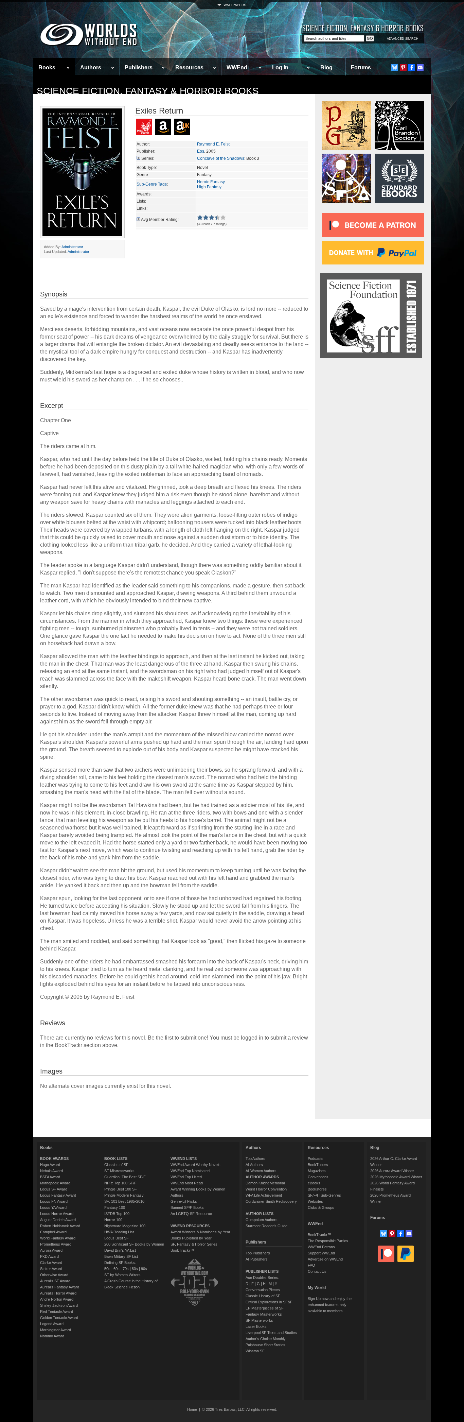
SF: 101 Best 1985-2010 (124, 1201)
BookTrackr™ (182, 1250)
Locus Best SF (116, 1238)
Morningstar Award (55, 1330)
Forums (361, 67)
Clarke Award (51, 1263)
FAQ (311, 1265)
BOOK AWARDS (54, 1159)
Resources (189, 67)
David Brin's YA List (120, 1250)
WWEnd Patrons (321, 1247)
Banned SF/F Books (187, 1207)
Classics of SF (116, 1165)
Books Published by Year (191, 1238)
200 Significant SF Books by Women (134, 1244)
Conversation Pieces (263, 1290)
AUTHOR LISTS (259, 1214)
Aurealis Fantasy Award (59, 1287)
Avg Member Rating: (160, 219)
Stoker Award (51, 1269)
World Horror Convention (266, 1189)
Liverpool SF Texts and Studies (271, 1333)
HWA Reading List (119, 1232)
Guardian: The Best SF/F (125, 1177)
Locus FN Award (54, 1201)
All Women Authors (261, 1171)
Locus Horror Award (56, 1214)
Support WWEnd (321, 1253)
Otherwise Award (54, 1275)
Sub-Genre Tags (152, 184)
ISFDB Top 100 (116, 1214)
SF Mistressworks (119, 1171)
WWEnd (237, 67)
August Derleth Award (58, 1220)
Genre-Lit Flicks (184, 1201)
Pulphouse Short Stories (265, 1345)
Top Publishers (258, 1253)
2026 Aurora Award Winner (392, 1171)
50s (107, 1269)
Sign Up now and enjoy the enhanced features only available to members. (330, 1305)
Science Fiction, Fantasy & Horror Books (148, 91)
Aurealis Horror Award (58, 1293)
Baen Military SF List (121, 1256)
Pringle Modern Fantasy (124, 1195)
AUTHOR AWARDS (262, 1177)
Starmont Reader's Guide (266, 1226)
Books (46, 67)
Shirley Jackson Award (59, 1305)
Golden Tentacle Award (59, 1318)
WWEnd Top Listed (186, 1177)
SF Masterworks (259, 1320)
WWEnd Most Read (187, 1183)
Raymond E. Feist (213, 144)
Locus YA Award (53, 1207)
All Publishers (257, 1259)
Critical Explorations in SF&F (269, 1302)
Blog (326, 67)
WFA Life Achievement (264, 1195)
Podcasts (315, 1159)
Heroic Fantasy (211, 181)
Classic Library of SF (263, 1296)
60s (116, 1269)
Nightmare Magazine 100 (124, 1226)
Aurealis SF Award (55, 1281)
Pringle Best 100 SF (120, 1189)
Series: (147, 158)
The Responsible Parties (328, 1241)
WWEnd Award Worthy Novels (195, 1165)
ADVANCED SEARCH (402, 38)
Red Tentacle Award (56, 1311)
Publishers (139, 67)
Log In (280, 67)
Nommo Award (52, 1336)
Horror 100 (113, 1220)
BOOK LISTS (115, 1159)
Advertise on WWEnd (325, 1259)
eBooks (314, 1183)
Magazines (317, 1171)
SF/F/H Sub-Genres (324, 1195)
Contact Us (317, 1271)
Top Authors (255, 1159)
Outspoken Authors (262, 1220)
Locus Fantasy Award (58, 1195)
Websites (315, 1201)
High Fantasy (209, 187)
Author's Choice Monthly (266, 1339)
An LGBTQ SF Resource (191, 1214)
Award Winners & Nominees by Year (200, 1232)
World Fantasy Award (57, 1238)
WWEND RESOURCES (190, 1226)
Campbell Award (53, 1232)
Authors (90, 67)
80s (135, 1269)
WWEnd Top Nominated (190, 1171)
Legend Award (52, 1324)
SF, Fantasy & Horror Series (194, 1244)
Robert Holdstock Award (60, 1226)
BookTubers (318, 1165)
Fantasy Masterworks (264, 1314)
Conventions (318, 1177)
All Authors (254, 1165)
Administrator (72, 247)
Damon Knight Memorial (265, 1183)
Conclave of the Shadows (220, 158)
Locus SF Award (53, 1189)
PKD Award (49, 1256)
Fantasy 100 (114, 1207)
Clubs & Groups (321, 1207)
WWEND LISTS (184, 1159)
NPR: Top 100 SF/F (120, 1183)
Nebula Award (51, 1171)
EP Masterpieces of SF (265, 1308)
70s (126, 1269)
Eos (200, 151)
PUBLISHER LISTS (262, 1271)
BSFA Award (50, 1177)
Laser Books (256, 1326)
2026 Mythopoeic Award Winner (396, 1177)
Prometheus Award (55, 1244)
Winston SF (255, 1351)
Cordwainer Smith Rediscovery (271, 1201)
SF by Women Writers (122, 1275)
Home (192, 1409)
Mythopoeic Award (55, 1183)
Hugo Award (50, 1165)
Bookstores (317, 1189)
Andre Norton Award (56, 1299)
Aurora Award (51, 1250)
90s (144, 1269)
